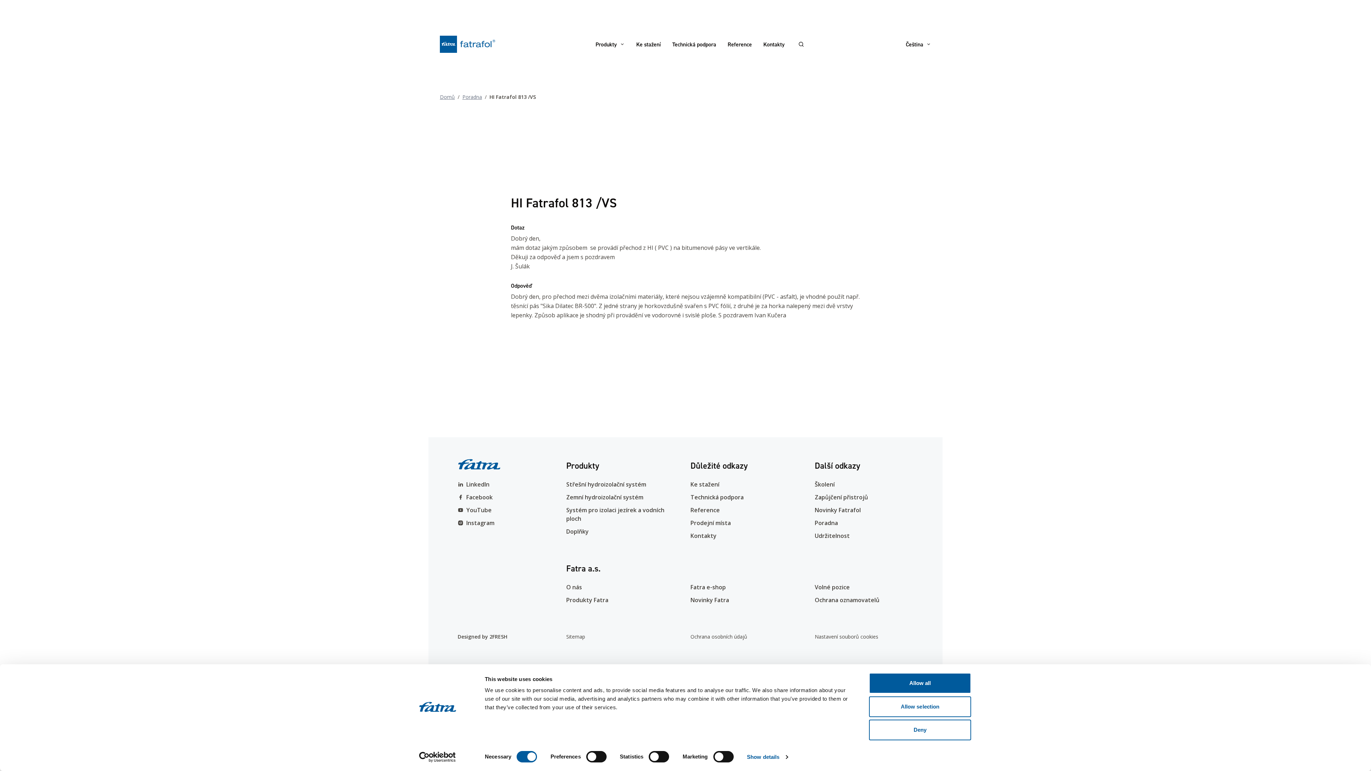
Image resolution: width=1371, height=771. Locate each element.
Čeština (914, 44)
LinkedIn (477, 484)
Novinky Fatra (709, 600)
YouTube (479, 510)
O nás (574, 587)
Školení (825, 484)
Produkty (606, 44)
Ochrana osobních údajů (718, 636)
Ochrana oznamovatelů (847, 600)
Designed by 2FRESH (482, 636)
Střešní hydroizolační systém (606, 484)
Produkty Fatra (587, 600)
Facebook (479, 497)
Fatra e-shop (708, 587)
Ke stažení (648, 44)
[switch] (596, 756)
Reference (740, 44)
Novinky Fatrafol (838, 510)
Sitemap (575, 636)
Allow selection (920, 707)
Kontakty (774, 44)
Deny (920, 730)
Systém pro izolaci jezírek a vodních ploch (615, 514)
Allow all (920, 683)
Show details (763, 757)
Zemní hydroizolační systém (604, 497)
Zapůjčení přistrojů (841, 497)
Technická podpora (694, 44)
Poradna (472, 97)
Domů (447, 97)
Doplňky (577, 531)
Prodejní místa (710, 523)
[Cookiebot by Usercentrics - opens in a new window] (437, 757)
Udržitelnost (832, 536)
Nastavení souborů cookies (846, 636)
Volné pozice (832, 587)
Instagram (480, 523)
